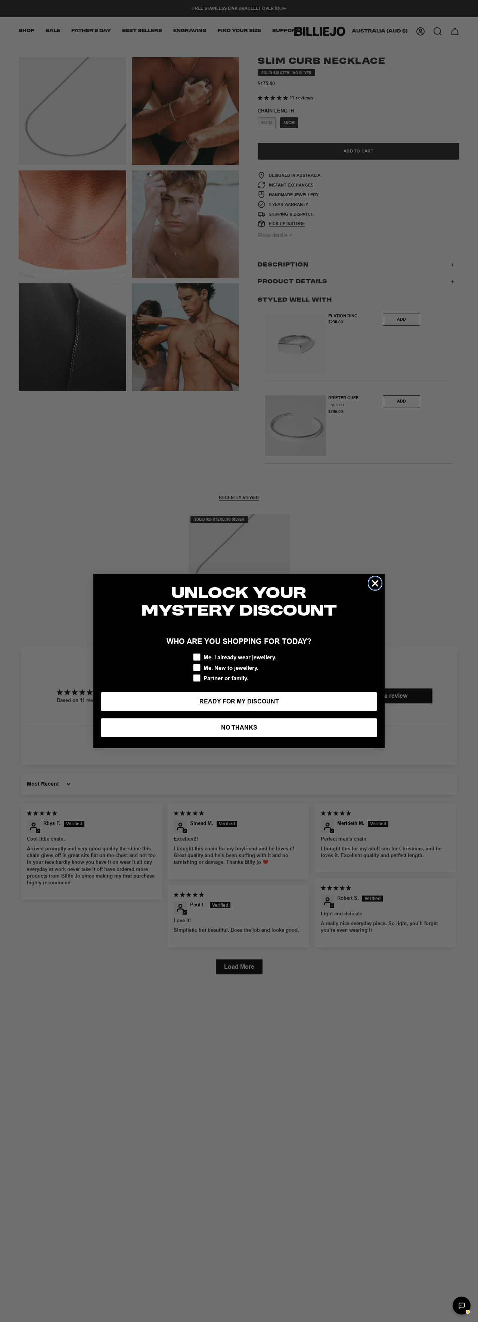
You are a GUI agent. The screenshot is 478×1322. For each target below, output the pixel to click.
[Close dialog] (375, 583)
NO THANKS (239, 727)
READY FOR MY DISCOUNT (239, 701)
